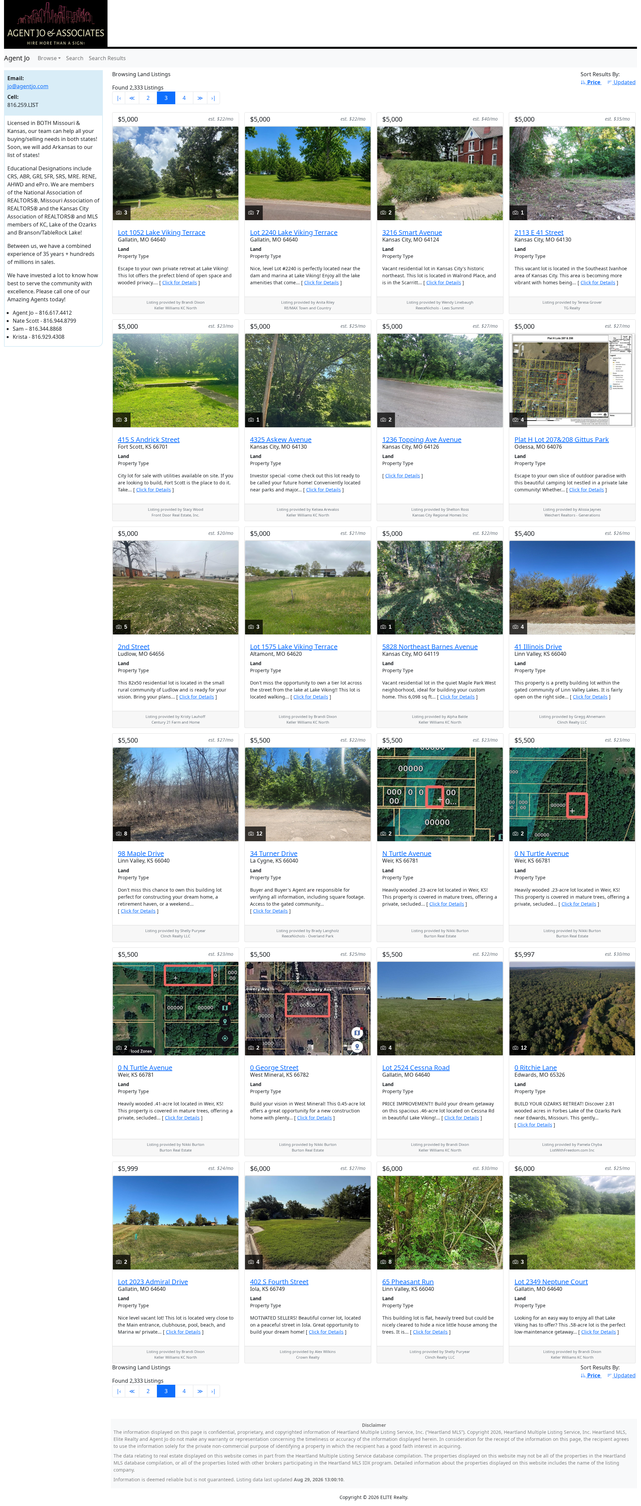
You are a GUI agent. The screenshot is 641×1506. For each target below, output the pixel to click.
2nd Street (134, 646)
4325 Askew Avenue (280, 439)
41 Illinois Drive (538, 646)
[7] (308, 172)
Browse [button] (47, 58)
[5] (175, 587)
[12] (308, 794)
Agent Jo (17, 57)
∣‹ (119, 98)
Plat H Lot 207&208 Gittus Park (561, 439)
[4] (572, 380)
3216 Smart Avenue (412, 232)
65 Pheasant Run (408, 1281)
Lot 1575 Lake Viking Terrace (294, 646)
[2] (440, 172)
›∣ (213, 98)
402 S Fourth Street (279, 1281)
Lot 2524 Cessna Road (416, 1067)
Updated (625, 82)
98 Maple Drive (141, 853)
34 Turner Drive (273, 853)
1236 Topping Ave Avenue (421, 439)
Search (74, 58)
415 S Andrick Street (149, 439)
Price (594, 82)
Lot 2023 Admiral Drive (153, 1281)
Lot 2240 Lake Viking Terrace (294, 232)
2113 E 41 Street (539, 232)
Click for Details (179, 282)
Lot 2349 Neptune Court (551, 1281)
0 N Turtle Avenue (541, 853)
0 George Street (274, 1067)
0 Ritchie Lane (535, 1067)
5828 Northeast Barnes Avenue (430, 646)
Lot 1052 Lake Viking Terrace (161, 232)
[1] (572, 172)
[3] (175, 172)
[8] (175, 794)
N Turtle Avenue (406, 853)
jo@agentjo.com (27, 86)
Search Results (107, 58)
